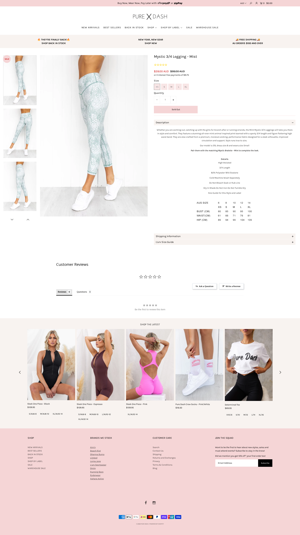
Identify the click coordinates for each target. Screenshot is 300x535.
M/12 (245, 415)
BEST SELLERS (112, 27)
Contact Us (158, 450)
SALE (189, 27)
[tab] (224, 122)
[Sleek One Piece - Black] (51, 364)
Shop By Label (170, 27)
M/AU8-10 (44, 414)
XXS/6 (229, 415)
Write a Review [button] (233, 286)
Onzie (93, 468)
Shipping (157, 454)
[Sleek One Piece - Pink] (150, 365)
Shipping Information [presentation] (168, 236)
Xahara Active (97, 478)
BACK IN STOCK (134, 27)
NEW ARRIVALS (91, 27)
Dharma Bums (97, 454)
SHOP (151, 27)
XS (157, 87)
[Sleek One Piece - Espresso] (101, 365)
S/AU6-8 (33, 414)
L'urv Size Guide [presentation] (165, 242)
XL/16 (261, 415)
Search (156, 447)
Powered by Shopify (156, 524)
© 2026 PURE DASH (142, 524)
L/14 (253, 415)
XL (186, 87)
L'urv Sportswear (98, 465)
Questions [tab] (82, 291)
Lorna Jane (95, 461)
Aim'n (93, 447)
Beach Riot (95, 450)
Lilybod (93, 457)
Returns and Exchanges (164, 457)
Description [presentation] (162, 122)
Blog (155, 468)
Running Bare (96, 472)
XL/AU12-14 (57, 414)
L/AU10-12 (106, 414)
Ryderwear (95, 475)
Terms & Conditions (162, 465)
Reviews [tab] (62, 291)
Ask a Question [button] (206, 286)
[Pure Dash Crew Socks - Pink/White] (199, 365)
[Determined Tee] (249, 365)
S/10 (238, 415)
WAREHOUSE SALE (207, 27)
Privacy (156, 461)
